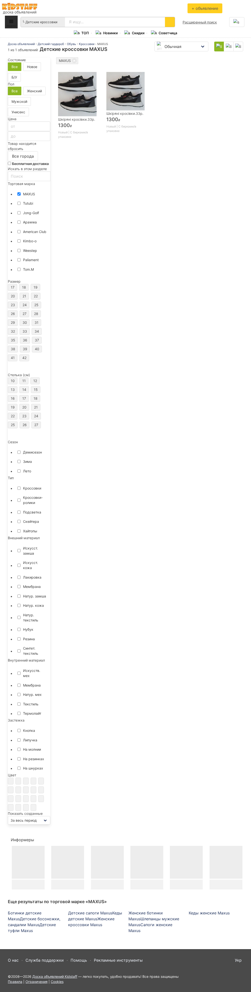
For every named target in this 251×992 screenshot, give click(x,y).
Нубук (28, 629)
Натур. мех (32, 694)
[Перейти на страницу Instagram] (239, 978)
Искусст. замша (30, 550)
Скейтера (31, 521)
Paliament (31, 260)
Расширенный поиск (200, 22)
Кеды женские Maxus (209, 912)
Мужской (19, 101)
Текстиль (30, 704)
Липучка (30, 740)
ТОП (85, 33)
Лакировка (32, 577)
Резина (29, 639)
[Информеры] (37, 839)
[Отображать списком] (238, 46)
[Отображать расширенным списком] (229, 46)
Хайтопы (30, 531)
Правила (15, 982)
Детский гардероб (51, 44)
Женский (34, 91)
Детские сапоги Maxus (90, 912)
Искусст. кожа (30, 565)
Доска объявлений (21, 44)
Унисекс (18, 112)
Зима (27, 461)
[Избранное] (242, 8)
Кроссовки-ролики (33, 500)
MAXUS (29, 194)
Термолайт (32, 713)
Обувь (71, 44)
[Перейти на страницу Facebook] (230, 978)
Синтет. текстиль (30, 650)
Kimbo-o (30, 241)
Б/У (14, 77)
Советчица (168, 33)
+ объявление (205, 8)
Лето (27, 471)
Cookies (57, 982)
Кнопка (29, 730)
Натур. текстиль (30, 617)
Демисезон (32, 452)
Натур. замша (34, 596)
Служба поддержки (44, 960)
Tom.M (28, 269)
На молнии (32, 749)
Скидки (138, 33)
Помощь (79, 960)
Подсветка (32, 512)
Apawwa (30, 222)
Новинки (110, 33)
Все (15, 67)
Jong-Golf (31, 213)
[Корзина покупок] (236, 22)
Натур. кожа (33, 605)
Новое (32, 67)
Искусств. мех (31, 673)
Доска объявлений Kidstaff (19, 6)
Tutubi (28, 203)
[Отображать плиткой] (219, 46)
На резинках (33, 759)
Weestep (30, 250)
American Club (34, 232)
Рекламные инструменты (118, 960)
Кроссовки (86, 44)
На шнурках (33, 768)
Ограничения (36, 982)
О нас (13, 960)
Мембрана (32, 586)
